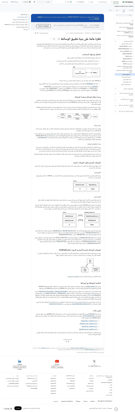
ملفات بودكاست (109, 395)
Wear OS (72, 381)
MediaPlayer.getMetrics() (89, 321)
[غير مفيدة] (35, 33)
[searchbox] (124, 15)
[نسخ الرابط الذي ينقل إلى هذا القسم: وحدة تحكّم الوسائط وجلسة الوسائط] (73, 97)
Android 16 (53, 381)
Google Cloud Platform (67, 401)
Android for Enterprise (106, 382)
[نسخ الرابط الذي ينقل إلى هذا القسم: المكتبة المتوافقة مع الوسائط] (79, 283)
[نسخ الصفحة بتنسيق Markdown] (54, 39)
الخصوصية (91, 388)
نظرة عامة (131, 10)
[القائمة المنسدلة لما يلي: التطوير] (88, 2)
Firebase (78, 401)
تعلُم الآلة (91, 381)
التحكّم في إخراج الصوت (73, 276)
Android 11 (53, 393)
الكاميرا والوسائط (90, 386)
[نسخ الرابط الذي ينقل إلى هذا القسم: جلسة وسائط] (92, 126)
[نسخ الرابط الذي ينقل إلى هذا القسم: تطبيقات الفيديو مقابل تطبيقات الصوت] (71, 163)
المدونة (68, 2)
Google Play (81, 2)
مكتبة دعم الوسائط (90, 293)
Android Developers (96, 33)
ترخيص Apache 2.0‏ (45, 348)
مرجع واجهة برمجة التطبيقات (31, 383)
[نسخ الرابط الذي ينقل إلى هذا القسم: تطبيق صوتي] (92, 197)
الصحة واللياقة (90, 383)
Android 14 (53, 386)
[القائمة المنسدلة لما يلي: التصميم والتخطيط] (97, 2)
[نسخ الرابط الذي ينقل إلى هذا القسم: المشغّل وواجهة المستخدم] (80, 54)
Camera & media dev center (123, 6)
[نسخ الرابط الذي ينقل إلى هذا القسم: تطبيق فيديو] (92, 173)
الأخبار (111, 390)
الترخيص (104, 408)
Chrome (85, 401)
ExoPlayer (95, 86)
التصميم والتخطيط (103, 2)
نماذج (117, 10)
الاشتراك (18, 408)
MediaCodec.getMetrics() (89, 326)
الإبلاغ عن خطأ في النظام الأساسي (12, 378)
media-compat (90, 286)
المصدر (110, 387)
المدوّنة (110, 392)
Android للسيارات (71, 386)
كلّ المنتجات (55, 401)
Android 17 (53, 378)
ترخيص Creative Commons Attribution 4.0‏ (80, 348)
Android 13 (53, 388)
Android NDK (34, 388)
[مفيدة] (37, 33)
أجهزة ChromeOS (71, 383)
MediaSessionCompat (61, 291)
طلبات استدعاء (49, 134)
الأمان (111, 385)
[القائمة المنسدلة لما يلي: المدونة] (65, 2)
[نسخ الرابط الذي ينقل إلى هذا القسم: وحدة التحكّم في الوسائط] (86, 144)
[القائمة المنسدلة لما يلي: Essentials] (111, 2)
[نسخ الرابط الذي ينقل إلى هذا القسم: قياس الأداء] (91, 311)
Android (110, 380)
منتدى (110, 10)
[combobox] (45, 1)
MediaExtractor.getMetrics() (88, 329)
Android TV (72, 388)
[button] (125, 41)
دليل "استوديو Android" (32, 378)
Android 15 (53, 383)
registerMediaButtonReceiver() (81, 304)
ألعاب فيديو (91, 378)
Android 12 (53, 391)
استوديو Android (15, 2)
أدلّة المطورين (34, 381)
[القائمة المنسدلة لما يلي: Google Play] (76, 2)
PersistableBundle (89, 316)
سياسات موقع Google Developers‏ (92, 349)
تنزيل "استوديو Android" (32, 386)
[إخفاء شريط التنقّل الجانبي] (116, 409)
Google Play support (14, 383)
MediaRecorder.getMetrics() (88, 324)
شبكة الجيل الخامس (89, 391)
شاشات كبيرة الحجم (71, 378)
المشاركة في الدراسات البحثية (13, 386)
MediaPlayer (90, 84)
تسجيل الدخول (5, 2)
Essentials (116, 2)
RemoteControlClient (55, 304)
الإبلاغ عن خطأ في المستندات (13, 381)
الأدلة (124, 10)
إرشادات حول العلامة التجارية (95, 408)
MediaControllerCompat (46, 291)
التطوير (91, 2)
